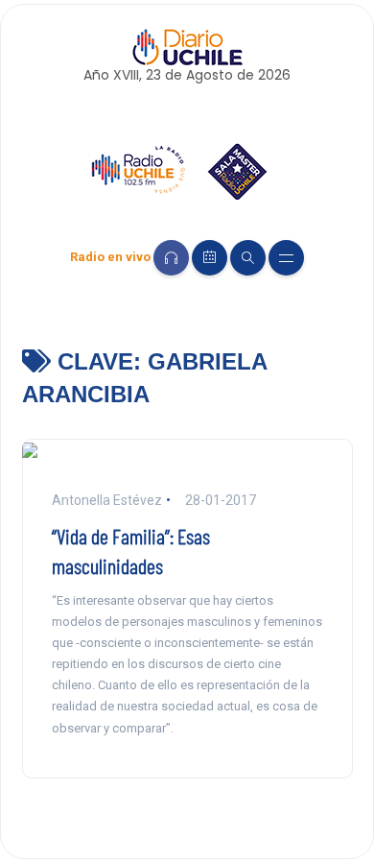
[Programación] (209, 258)
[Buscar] (248, 258)
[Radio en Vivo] (171, 258)
